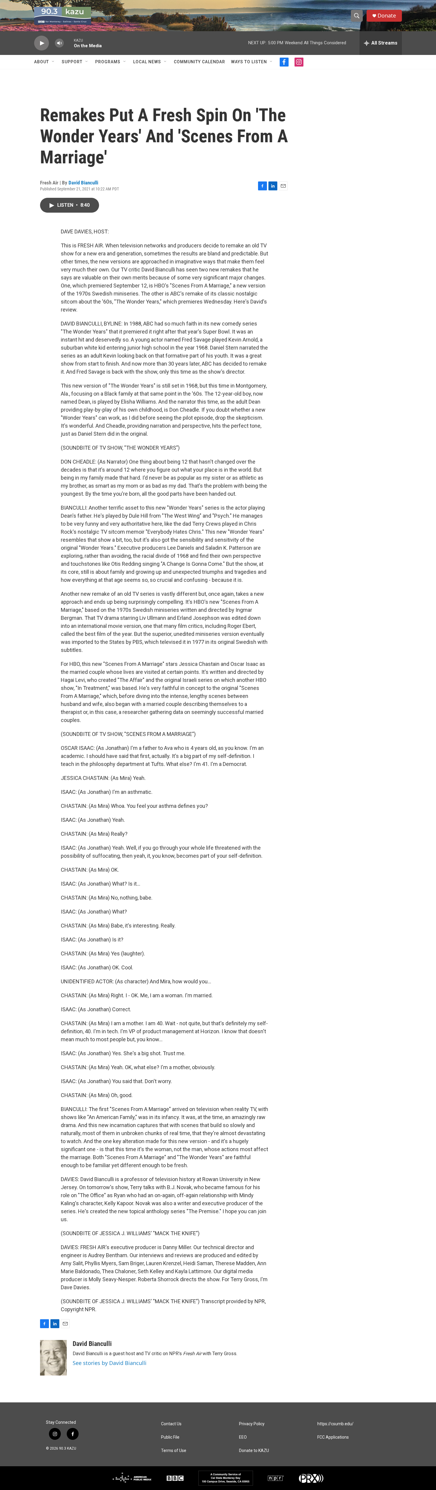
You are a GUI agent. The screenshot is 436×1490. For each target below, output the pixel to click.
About (41, 61)
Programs (107, 61)
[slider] (69, 43)
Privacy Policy (252, 1424)
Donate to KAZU (254, 1450)
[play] (41, 43)
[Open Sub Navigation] (53, 61)
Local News (147, 61)
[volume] (59, 43)
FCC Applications (333, 1437)
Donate (387, 15)
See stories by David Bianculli (110, 1362)
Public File (170, 1437)
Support (72, 61)
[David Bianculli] (53, 1358)
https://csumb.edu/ (335, 1424)
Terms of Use (173, 1450)
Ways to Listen (249, 61)
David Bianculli (83, 183)
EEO (243, 1437)
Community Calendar (199, 61)
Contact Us (171, 1424)
